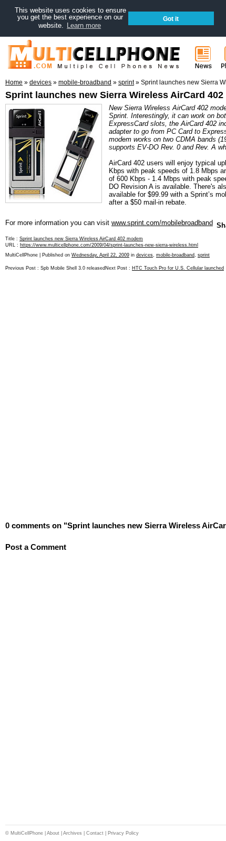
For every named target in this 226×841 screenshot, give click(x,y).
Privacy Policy (123, 833)
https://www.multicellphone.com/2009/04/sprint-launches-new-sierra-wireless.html (109, 245)
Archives (72, 833)
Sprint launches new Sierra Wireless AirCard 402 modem (81, 238)
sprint (204, 255)
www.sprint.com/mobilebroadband (162, 223)
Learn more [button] (84, 25)
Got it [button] (171, 18)
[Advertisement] (113, 395)
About (53, 833)
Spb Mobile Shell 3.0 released (72, 268)
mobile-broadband (175, 255)
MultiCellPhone (27, 833)
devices (144, 255)
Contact (95, 833)
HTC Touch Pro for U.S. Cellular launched (178, 268)
